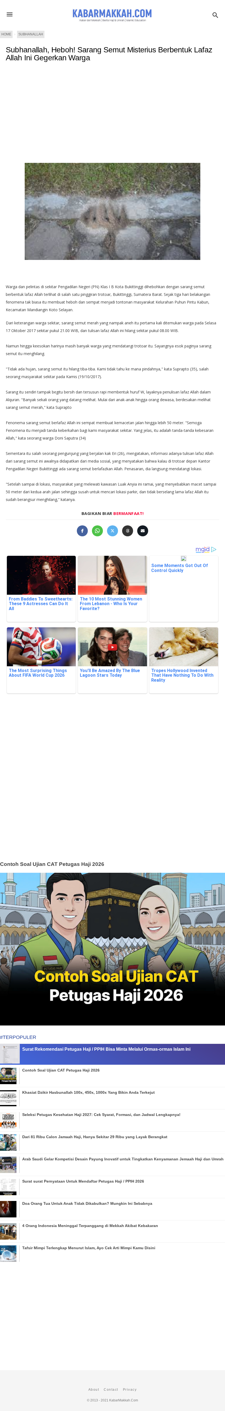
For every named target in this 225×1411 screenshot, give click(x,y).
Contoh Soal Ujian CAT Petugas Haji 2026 (52, 864)
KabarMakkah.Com (123, 1400)
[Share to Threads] (127, 530)
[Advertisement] (112, 111)
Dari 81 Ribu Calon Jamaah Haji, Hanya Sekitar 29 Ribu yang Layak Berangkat (94, 1137)
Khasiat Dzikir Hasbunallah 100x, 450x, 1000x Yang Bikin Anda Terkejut (88, 1092)
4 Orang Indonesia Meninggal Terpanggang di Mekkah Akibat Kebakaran (90, 1225)
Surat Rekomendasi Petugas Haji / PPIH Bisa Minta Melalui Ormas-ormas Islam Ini (106, 1049)
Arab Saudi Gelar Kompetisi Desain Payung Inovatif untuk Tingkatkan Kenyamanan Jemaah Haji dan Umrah (123, 1159)
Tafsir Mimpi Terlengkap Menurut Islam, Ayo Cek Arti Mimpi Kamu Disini (88, 1248)
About (93, 1390)
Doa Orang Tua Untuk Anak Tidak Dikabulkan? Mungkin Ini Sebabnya (87, 1203)
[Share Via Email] (142, 530)
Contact (111, 1390)
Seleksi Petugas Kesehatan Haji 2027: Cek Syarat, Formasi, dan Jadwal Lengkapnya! (101, 1114)
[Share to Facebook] (82, 530)
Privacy (130, 1390)
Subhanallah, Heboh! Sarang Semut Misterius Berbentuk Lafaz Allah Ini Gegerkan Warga (109, 54)
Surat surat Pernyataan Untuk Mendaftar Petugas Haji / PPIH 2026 (83, 1181)
